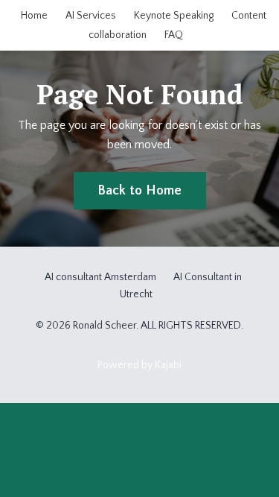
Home (34, 16)
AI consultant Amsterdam (100, 277)
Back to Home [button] (139, 190)
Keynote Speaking (174, 16)
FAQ (173, 35)
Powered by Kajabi (139, 365)
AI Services (90, 16)
